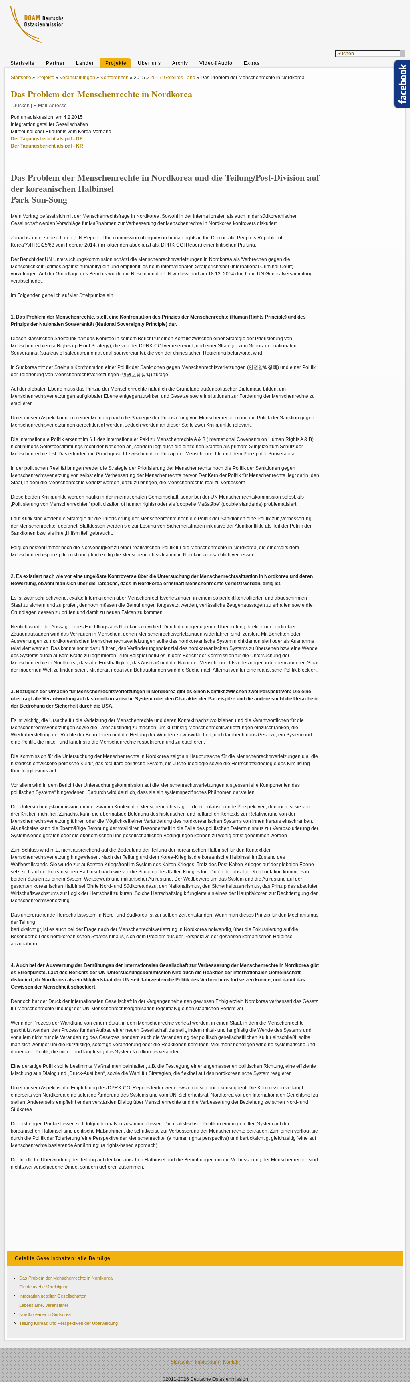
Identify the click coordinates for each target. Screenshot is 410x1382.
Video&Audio (216, 63)
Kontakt (231, 1362)
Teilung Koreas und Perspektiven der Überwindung (68, 1323)
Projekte (116, 63)
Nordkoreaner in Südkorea (45, 1314)
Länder (85, 63)
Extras (252, 63)
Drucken (20, 105)
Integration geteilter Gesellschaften (52, 1296)
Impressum (207, 1362)
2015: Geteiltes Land (172, 77)
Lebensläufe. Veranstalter (43, 1305)
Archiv (180, 63)
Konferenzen (114, 77)
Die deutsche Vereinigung (43, 1286)
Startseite (22, 63)
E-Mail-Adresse (50, 105)
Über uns (149, 63)
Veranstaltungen (77, 77)
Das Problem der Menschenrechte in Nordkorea (66, 1278)
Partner (55, 63)
